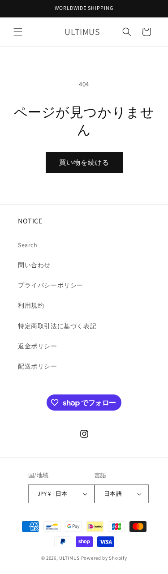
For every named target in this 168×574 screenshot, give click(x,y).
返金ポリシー (37, 346)
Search (28, 245)
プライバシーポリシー (50, 285)
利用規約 (31, 305)
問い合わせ (34, 265)
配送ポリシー (37, 366)
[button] (18, 32)
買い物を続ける (84, 162)
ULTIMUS (69, 558)
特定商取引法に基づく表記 (57, 326)
